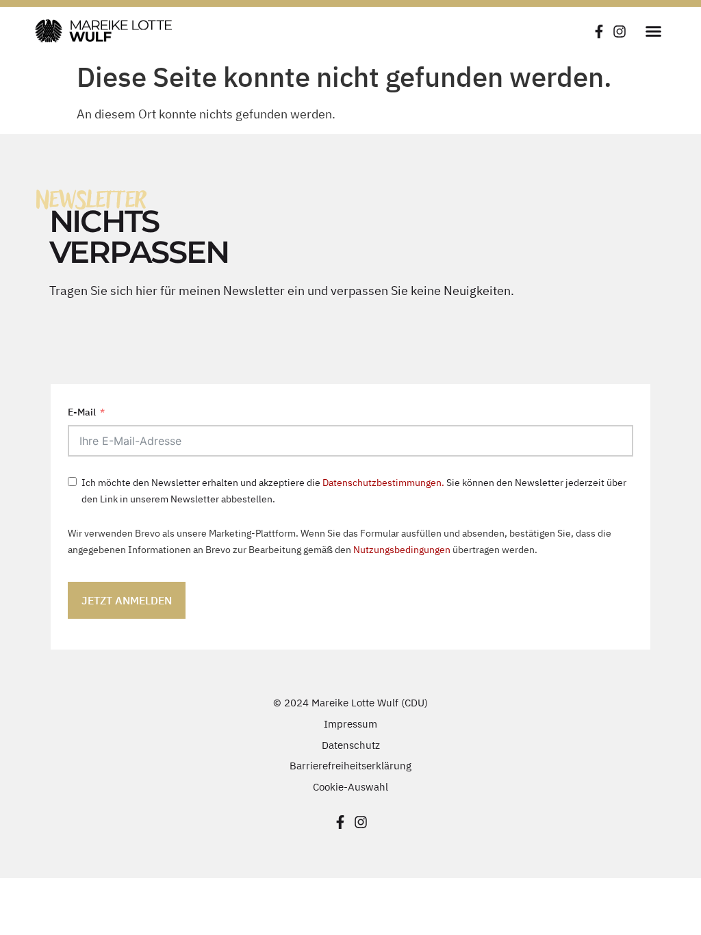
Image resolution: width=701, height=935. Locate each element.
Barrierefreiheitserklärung (350, 765)
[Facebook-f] (599, 31)
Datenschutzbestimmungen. (383, 482)
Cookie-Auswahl (350, 786)
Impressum (350, 723)
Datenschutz (351, 745)
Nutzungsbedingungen (401, 549)
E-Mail (82, 411)
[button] (653, 31)
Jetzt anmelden (126, 600)
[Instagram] (619, 31)
